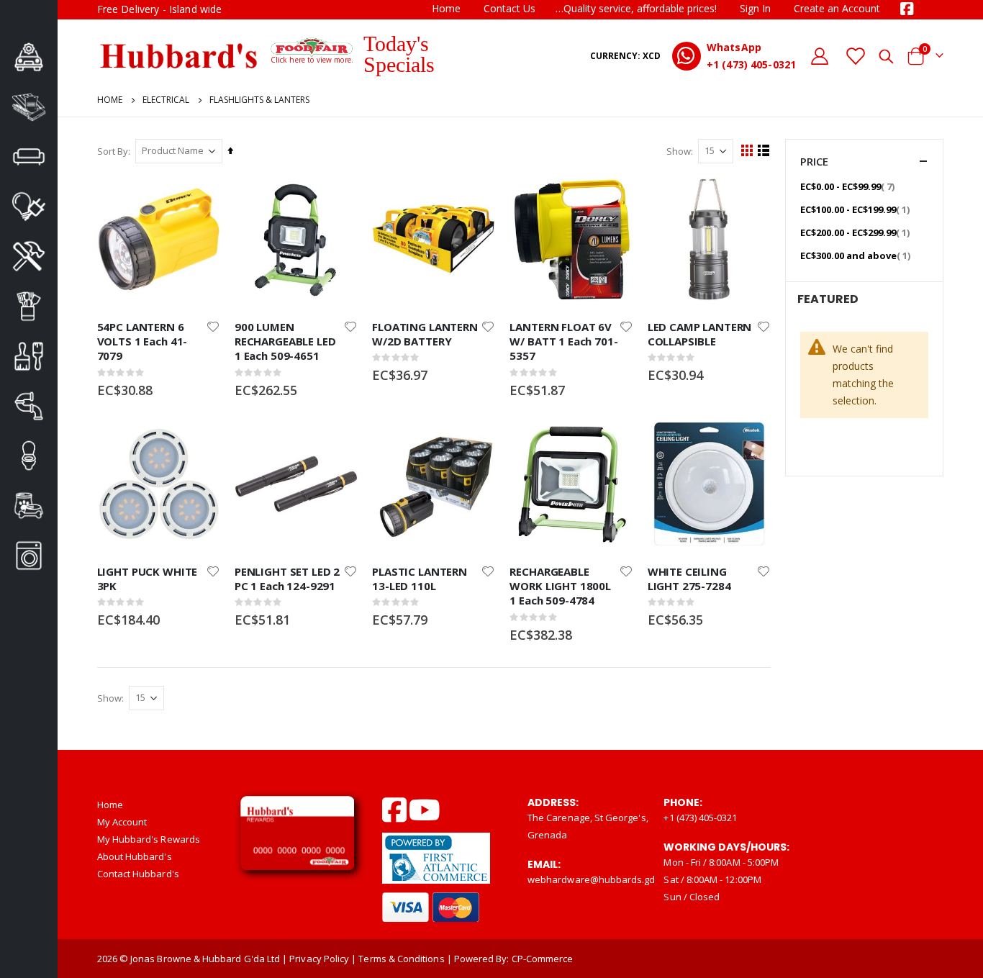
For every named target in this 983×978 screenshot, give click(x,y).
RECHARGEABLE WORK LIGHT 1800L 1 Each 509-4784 (560, 586)
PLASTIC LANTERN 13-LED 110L (419, 578)
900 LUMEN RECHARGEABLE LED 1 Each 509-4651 (285, 341)
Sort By (112, 151)
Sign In (755, 8)
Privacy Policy (319, 958)
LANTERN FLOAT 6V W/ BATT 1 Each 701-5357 (563, 341)
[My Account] (820, 56)
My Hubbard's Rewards (148, 839)
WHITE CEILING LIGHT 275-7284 (689, 578)
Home (446, 8)
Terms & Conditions (401, 958)
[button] (213, 327)
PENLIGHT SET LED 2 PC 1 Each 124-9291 (287, 578)
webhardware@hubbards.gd (591, 879)
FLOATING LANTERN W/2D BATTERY (425, 334)
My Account (122, 821)
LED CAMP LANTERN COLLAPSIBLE (700, 334)
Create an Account (837, 8)
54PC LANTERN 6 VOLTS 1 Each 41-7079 (142, 341)
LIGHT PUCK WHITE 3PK (147, 578)
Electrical (165, 100)
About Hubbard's (134, 856)
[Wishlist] (855, 56)
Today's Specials (399, 54)
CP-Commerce (543, 958)
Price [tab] (814, 161)
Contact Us (509, 8)
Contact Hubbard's (138, 873)
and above (857, 255)
